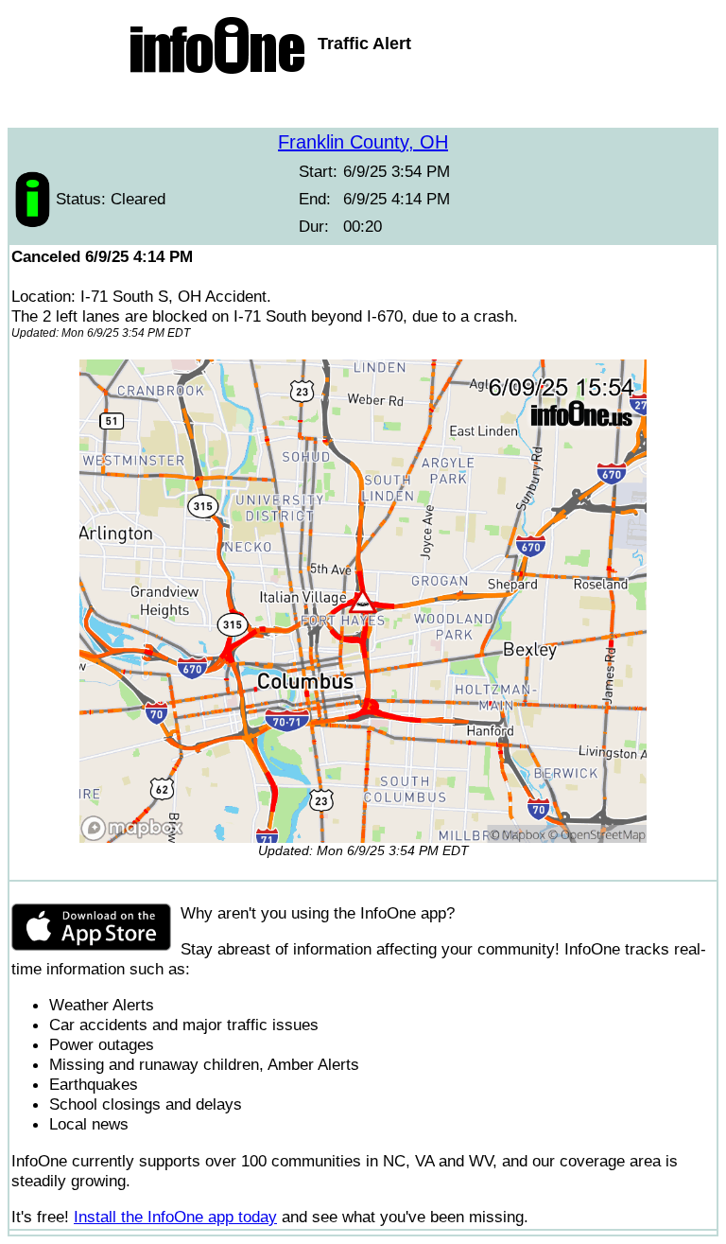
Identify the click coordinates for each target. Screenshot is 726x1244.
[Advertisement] (363, 104)
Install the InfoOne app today (175, 1216)
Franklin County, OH (363, 141)
